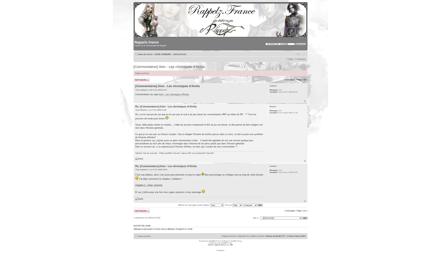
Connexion (301, 59)
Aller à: (256, 218)
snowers (143, 90)
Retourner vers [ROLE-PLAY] (148, 218)
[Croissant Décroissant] (253, 205)
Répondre (138, 79)
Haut (305, 101)
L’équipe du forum (228, 236)
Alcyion (143, 110)
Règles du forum (142, 73)
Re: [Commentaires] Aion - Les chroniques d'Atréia (166, 106)
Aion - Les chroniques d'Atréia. (174, 94)
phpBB (211, 241)
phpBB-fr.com (226, 243)
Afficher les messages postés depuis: (194, 205)
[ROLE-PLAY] (180, 54)
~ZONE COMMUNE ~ (163, 54)
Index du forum (145, 54)
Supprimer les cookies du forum (251, 236)
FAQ (291, 59)
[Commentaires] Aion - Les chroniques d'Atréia (169, 67)
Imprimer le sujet (298, 53)
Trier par (228, 205)
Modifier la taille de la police (303, 53)
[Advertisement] (220, 259)
